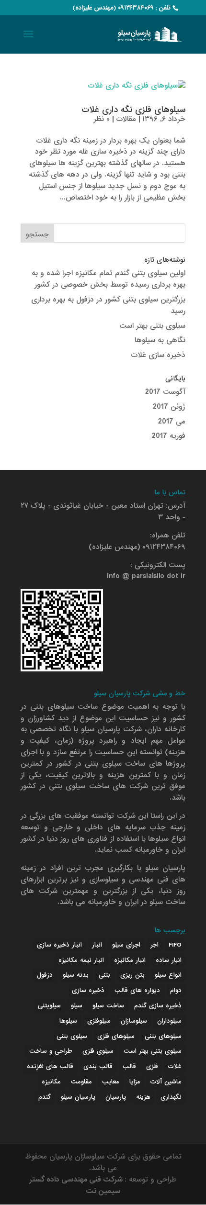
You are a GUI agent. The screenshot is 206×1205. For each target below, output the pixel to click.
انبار (97, 944)
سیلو (76, 1005)
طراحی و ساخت (50, 1051)
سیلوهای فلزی (116, 1036)
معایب (110, 1081)
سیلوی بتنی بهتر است (152, 326)
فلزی (152, 1066)
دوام (176, 990)
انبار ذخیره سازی (59, 944)
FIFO (175, 944)
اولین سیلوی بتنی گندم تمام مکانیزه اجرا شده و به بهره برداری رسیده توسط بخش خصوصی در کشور (108, 279)
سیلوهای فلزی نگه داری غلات (133, 109)
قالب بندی (98, 1066)
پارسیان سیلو (78, 1097)
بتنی (104, 975)
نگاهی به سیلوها (160, 340)
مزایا (134, 1081)
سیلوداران (169, 1021)
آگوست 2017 (165, 392)
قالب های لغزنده (50, 1066)
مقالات (126, 119)
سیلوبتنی (49, 1005)
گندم (44, 1097)
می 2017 (171, 421)
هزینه (143, 1097)
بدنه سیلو (76, 975)
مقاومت (81, 1081)
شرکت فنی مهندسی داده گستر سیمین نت (77, 1185)
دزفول (45, 975)
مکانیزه (51, 1081)
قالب (129, 1066)
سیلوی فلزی (98, 1051)
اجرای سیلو (126, 944)
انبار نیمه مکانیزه (81, 960)
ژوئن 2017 (169, 407)
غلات (175, 1066)
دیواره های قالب (137, 990)
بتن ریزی (132, 975)
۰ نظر (101, 119)
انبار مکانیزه (130, 960)
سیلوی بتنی (72, 1036)
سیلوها (68, 1021)
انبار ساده (169, 960)
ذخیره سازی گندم (158, 1005)
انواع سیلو (168, 975)
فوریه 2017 (168, 436)
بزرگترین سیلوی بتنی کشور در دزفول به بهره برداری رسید (108, 305)
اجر (154, 944)
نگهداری (171, 1097)
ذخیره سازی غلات (158, 355)
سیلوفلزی (99, 1021)
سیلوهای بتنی (163, 1036)
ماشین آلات (166, 1081)
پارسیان (115, 1097)
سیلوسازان (134, 1021)
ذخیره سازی (88, 990)
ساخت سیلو (108, 1005)
